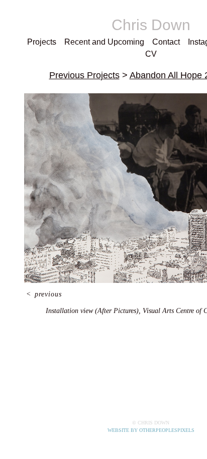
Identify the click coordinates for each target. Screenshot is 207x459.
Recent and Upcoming (96, 42)
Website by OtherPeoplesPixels (151, 430)
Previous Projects (80, 63)
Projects (39, 42)
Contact (153, 42)
